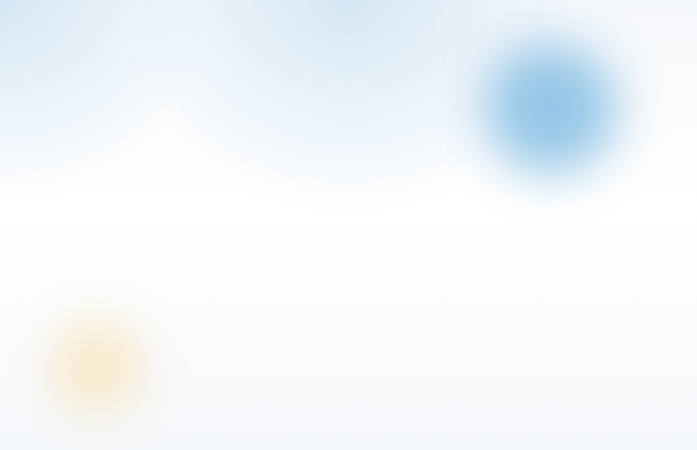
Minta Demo (204, 295)
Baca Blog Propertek (120, 318)
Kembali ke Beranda (138, 295)
